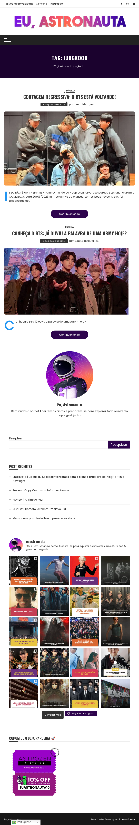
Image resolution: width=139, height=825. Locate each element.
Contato (41, 3)
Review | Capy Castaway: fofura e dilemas (41, 490)
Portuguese (23, 822)
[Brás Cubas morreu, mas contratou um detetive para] (23, 570)
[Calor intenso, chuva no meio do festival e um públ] (23, 631)
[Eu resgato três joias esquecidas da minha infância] (23, 693)
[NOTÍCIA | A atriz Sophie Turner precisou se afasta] (115, 631)
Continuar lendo (69, 214)
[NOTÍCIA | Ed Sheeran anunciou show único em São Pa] (54, 570)
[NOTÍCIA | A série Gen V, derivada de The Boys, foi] (54, 601)
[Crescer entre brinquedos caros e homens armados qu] (84, 601)
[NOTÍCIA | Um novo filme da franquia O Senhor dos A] (54, 693)
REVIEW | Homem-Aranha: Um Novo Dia (39, 509)
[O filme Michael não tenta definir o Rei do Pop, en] (23, 601)
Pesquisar (15, 438)
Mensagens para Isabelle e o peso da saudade (44, 518)
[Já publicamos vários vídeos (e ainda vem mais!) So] (23, 662)
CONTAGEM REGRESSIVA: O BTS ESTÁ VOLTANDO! (69, 96)
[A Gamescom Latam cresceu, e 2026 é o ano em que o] (84, 631)
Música (70, 90)
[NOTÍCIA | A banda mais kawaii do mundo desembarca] (54, 662)
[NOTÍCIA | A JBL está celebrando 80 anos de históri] (115, 570)
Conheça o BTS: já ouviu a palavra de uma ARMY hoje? (69, 233)
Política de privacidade (18, 3)
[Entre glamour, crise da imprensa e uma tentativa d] (84, 570)
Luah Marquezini (86, 104)
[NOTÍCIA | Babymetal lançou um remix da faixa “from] (115, 601)
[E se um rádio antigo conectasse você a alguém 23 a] (84, 662)
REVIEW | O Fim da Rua (28, 500)
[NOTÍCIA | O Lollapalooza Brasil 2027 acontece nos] (115, 693)
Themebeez (127, 819)
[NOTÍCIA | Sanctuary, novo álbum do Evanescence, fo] (54, 631)
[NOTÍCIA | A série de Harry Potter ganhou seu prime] (115, 662)
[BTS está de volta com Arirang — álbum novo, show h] (84, 693)
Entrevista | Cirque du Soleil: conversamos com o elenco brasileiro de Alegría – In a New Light (68, 479)
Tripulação (56, 3)
